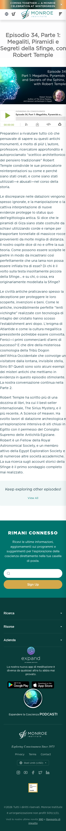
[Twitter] (40, 772)
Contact (46, 754)
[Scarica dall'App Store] (43, 685)
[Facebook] (33, 772)
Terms (32, 754)
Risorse (9, 626)
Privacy (19, 754)
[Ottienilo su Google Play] (18, 685)
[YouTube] (25, 772)
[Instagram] (18, 772)
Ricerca (9, 613)
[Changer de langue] (7, 14)
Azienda (10, 640)
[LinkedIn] (48, 772)
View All (33, 498)
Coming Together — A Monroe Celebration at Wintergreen (33, 4)
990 (41, 819)
